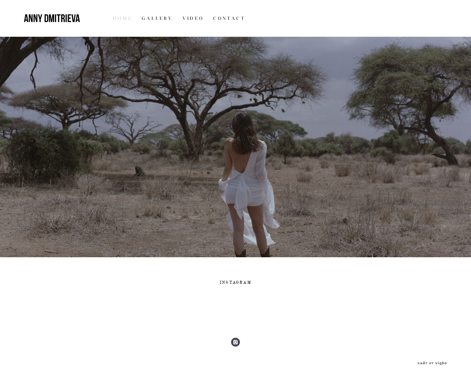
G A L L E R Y (157, 18)
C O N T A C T (228, 18)
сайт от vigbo (432, 363)
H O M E (122, 18)
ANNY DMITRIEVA (52, 18)
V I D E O (192, 18)
